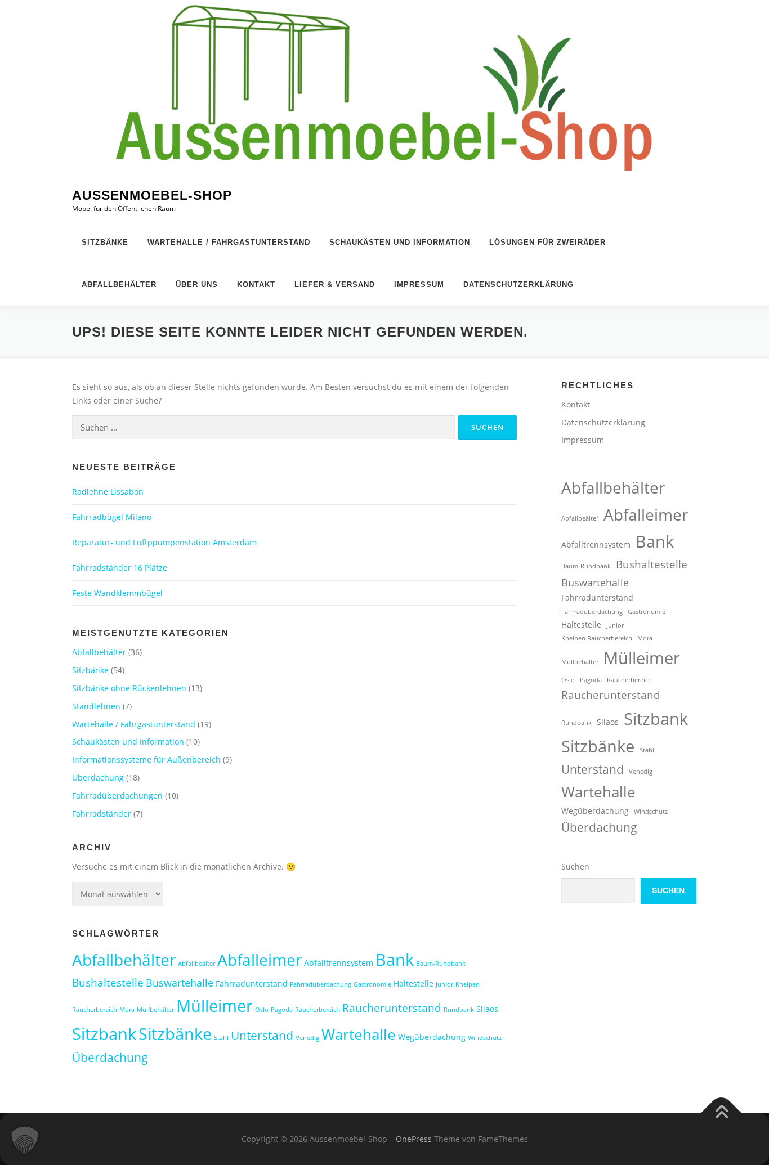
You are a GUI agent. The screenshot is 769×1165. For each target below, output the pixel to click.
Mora (127, 1010)
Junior (444, 984)
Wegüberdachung (432, 1037)
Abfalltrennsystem (338, 962)
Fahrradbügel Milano (111, 517)
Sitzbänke (105, 242)
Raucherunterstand (391, 1007)
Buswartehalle (179, 982)
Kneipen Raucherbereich (596, 638)
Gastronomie (372, 984)
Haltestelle (413, 983)
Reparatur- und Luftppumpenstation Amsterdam (164, 542)
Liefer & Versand (334, 284)
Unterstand (262, 1035)
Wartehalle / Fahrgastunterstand (228, 242)
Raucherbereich (317, 1010)
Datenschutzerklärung (518, 284)
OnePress (414, 1138)
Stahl (221, 1038)
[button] (25, 1140)
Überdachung (98, 777)
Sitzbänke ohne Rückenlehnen (129, 688)
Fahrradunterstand (252, 983)
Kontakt (256, 284)
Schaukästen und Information (399, 242)
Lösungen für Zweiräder (547, 242)
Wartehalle (358, 1034)
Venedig (307, 1038)
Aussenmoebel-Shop (152, 196)
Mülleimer (214, 1005)
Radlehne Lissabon (108, 491)
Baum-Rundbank (441, 963)
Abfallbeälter (196, 963)
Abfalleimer (259, 959)
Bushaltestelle (108, 982)
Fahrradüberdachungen (117, 795)
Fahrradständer (101, 813)
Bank (394, 959)
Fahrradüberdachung (320, 984)
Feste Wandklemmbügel (117, 593)
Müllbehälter (155, 1010)
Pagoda (282, 1010)
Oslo (262, 1010)
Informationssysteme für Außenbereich (146, 759)
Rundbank (459, 1010)
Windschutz (485, 1038)
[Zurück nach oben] (721, 1112)
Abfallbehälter (119, 284)
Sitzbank (104, 1034)
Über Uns (197, 284)
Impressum (419, 284)
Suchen (575, 866)
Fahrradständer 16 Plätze (119, 567)
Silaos (487, 1008)
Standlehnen (96, 706)
